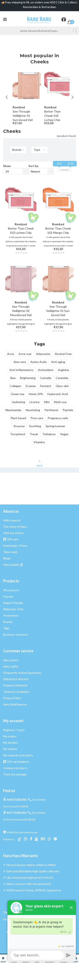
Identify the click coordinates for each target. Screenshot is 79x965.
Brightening (28, 378)
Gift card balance (18, 761)
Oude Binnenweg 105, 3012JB (19, 819)
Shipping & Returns (16, 679)
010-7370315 (38, 812)
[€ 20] (70, 170)
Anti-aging (58, 362)
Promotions (11, 615)
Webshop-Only (13, 609)
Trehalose (49, 434)
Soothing (35, 426)
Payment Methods (15, 685)
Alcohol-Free (63, 354)
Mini (47, 402)
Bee (13, 378)
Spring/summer (55, 426)
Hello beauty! (12, 520)
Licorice (34, 402)
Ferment (45, 386)
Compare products (15, 768)
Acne (10, 354)
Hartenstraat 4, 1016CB (15, 806)
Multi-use (60, 402)
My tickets (10, 749)
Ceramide (62, 378)
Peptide (68, 410)
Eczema (31, 386)
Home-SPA (36, 394)
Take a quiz (10, 552)
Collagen (15, 386)
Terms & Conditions (16, 691)
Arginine (63, 370)
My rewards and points (18, 755)
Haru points (11, 660)
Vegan (64, 434)
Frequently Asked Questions (22, 672)
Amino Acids (38, 362)
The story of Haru (15, 526)
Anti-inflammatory (21, 370)
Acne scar (25, 354)
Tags (6, 628)
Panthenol (51, 410)
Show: (7, 166)
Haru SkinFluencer (15, 704)
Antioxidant (46, 370)
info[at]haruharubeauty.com (22, 832)
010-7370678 (39, 799)
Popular (8, 596)
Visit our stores (13, 533)
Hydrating (18, 402)
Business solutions (15, 634)
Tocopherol (17, 434)
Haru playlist (11, 564)
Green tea (17, 394)
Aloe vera (19, 362)
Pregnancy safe (58, 418)
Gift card (12, 539)
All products (11, 590)
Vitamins (39, 442)
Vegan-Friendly (13, 603)
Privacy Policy (12, 698)
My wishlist (10, 742)
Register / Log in (14, 730)
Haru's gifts (10, 666)
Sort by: (33, 166)
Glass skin (62, 386)
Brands (7, 622)
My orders (9, 736)
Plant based (18, 418)
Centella (45, 378)
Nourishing (33, 410)
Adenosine (43, 354)
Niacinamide (13, 410)
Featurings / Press (15, 545)
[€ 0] (59, 170)
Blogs (7, 558)
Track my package (15, 774)
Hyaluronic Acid (57, 394)
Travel (34, 434)
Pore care (37, 418)
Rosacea (19, 426)
